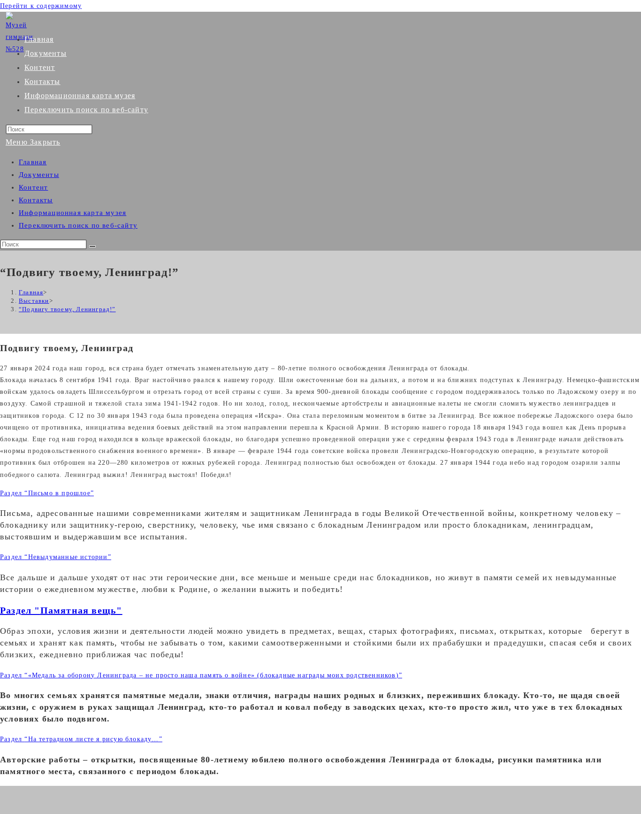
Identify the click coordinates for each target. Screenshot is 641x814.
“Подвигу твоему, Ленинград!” (67, 309)
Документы (39, 174)
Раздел (47, 493)
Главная (32, 162)
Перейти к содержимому (41, 5)
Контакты (36, 200)
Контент (33, 187)
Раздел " (61, 610)
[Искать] (92, 246)
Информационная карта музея (72, 212)
